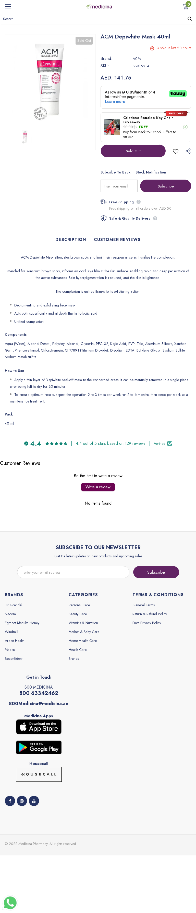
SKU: (105, 66)
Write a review (98, 487)
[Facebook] (10, 801)
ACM (137, 58)
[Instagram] (22, 801)
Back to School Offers (155, 132)
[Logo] (99, 6)
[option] (50, 79)
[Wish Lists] (175, 151)
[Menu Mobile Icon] (8, 6)
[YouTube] (34, 801)
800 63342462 (38, 693)
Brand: (106, 58)
